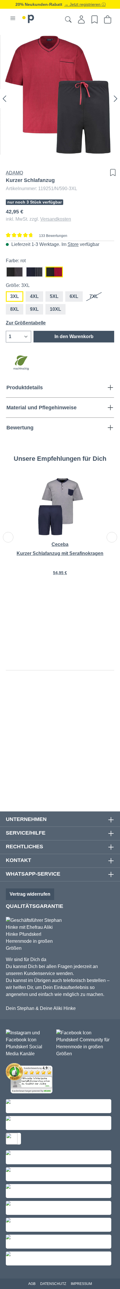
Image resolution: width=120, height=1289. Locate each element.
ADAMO (14, 172)
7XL (96, 298)
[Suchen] (68, 19)
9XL (34, 309)
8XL (14, 309)
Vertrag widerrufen (30, 894)
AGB (32, 1284)
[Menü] (13, 18)
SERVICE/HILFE (25, 833)
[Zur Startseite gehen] (28, 17)
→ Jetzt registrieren (83, 4)
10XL (55, 309)
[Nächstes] (115, 98)
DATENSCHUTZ (53, 1284)
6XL (74, 296)
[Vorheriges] (4, 98)
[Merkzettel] (94, 19)
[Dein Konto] (81, 19)
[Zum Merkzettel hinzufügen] (111, 172)
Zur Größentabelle (26, 322)
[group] (60, 530)
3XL (14, 296)
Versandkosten (55, 219)
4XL (34, 296)
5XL (54, 296)
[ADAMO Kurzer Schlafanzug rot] (60, 95)
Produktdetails (24, 387)
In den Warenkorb (73, 336)
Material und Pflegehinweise (41, 407)
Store (73, 244)
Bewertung (19, 428)
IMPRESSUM (81, 1284)
